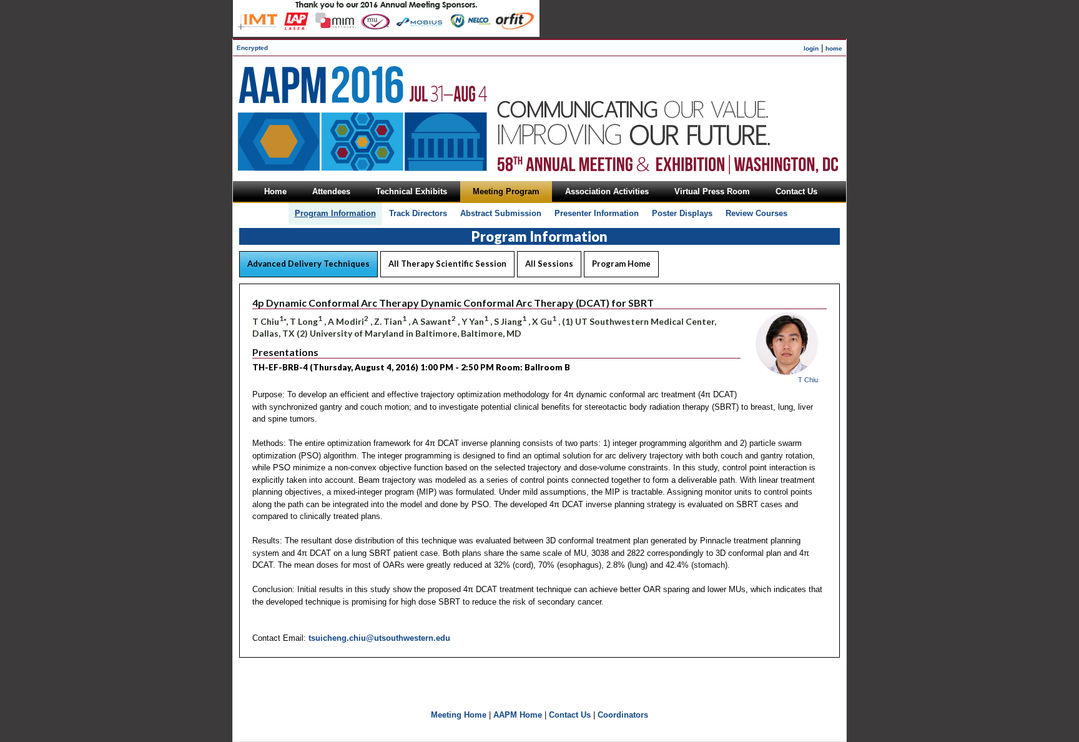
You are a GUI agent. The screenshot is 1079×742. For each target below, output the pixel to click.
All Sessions (549, 264)
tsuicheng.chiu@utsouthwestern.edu (379, 638)
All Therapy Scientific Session (447, 264)
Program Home (621, 264)
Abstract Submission (500, 213)
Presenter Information (596, 213)
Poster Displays (682, 213)
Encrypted (252, 47)
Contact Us (570, 715)
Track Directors (418, 213)
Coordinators (623, 715)
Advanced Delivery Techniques (308, 264)
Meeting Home (458, 715)
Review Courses (756, 213)
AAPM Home (517, 715)
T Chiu (808, 379)
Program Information (335, 213)
